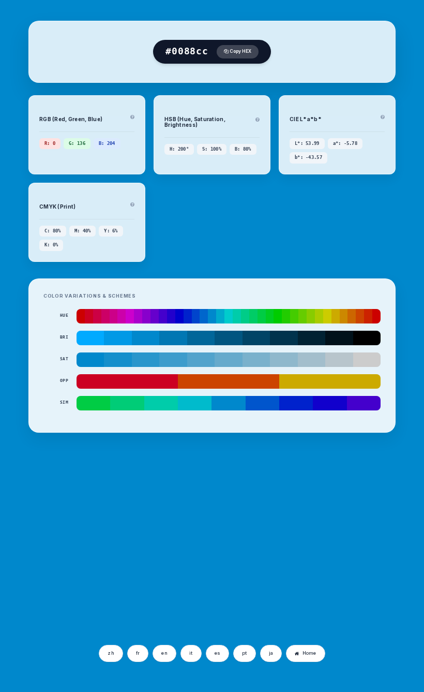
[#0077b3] (173, 338)
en (164, 653)
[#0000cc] (179, 316)
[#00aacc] (220, 316)
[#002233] (311, 338)
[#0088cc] (212, 316)
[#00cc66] (253, 316)
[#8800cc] (146, 316)
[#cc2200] (368, 316)
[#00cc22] (270, 316)
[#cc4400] (360, 316)
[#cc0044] (97, 316)
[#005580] (228, 338)
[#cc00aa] (121, 316)
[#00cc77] (127, 403)
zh (111, 653)
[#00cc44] (262, 316)
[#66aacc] (228, 359)
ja (271, 653)
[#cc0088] (114, 316)
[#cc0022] (89, 316)
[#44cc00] (294, 316)
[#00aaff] (90, 338)
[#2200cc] (171, 316)
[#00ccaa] (237, 316)
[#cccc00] (327, 316)
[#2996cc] (145, 359)
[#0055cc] (262, 403)
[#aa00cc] (138, 316)
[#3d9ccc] (173, 359)
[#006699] (201, 338)
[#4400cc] (163, 316)
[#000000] (367, 338)
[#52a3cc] (201, 359)
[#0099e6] (117, 338)
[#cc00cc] (130, 316)
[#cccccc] (367, 359)
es (218, 653)
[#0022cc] (188, 316)
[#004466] (256, 338)
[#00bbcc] (194, 403)
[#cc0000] (81, 316)
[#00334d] (283, 338)
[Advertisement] (113, 562)
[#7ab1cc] (256, 359)
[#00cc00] (278, 316)
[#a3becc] (311, 359)
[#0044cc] (196, 316)
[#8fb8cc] (283, 359)
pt (244, 653)
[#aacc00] (319, 316)
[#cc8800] (344, 316)
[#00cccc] (228, 316)
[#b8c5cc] (339, 359)
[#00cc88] (245, 316)
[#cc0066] (105, 316)
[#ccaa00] (335, 316)
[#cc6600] (351, 316)
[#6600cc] (154, 316)
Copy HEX (240, 51)
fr (138, 653)
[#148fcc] (117, 359)
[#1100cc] (329, 403)
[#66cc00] (302, 316)
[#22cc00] (286, 316)
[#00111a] (339, 338)
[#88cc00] (311, 316)
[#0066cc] (204, 316)
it (191, 653)
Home (309, 653)
